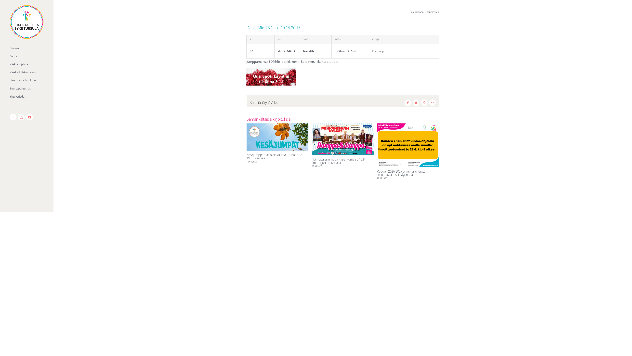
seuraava (432, 12)
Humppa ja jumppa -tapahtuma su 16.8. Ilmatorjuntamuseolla (338, 161)
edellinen (418, 12)
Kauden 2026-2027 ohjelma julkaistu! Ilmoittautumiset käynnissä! (401, 173)
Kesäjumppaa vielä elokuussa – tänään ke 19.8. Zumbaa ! (274, 156)
